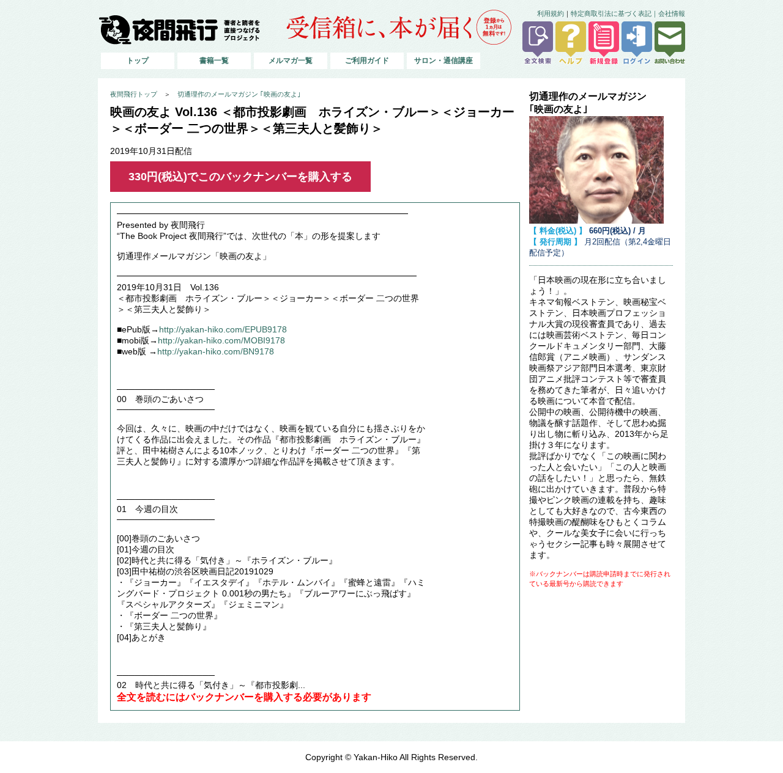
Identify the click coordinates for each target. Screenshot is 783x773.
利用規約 (550, 13)
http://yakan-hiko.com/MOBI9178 (221, 340)
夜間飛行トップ (133, 94)
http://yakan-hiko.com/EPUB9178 (223, 329)
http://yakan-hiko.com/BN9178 (215, 351)
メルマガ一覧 (291, 60)
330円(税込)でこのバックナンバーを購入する (240, 176)
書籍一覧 (214, 60)
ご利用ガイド (367, 60)
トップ (138, 60)
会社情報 (671, 13)
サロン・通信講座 (443, 60)
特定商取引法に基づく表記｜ (614, 13)
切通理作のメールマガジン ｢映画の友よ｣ (239, 94)
